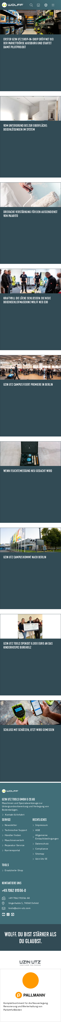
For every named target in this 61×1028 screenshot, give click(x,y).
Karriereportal (12, 850)
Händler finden (13, 835)
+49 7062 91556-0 (14, 891)
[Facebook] (12, 914)
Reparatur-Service (15, 845)
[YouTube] (3, 914)
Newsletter (11, 825)
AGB (37, 830)
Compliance (41, 849)
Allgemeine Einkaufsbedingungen (47, 837)
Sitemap (39, 854)
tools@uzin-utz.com (19, 908)
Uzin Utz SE (41, 859)
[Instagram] (8, 914)
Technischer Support (16, 830)
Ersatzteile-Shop (14, 870)
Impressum (41, 825)
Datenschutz (42, 844)
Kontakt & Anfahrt (14, 815)
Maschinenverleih (14, 840)
